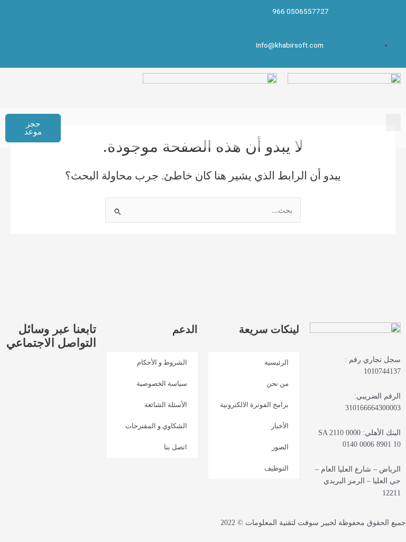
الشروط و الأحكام (162, 362)
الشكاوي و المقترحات (156, 426)
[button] (393, 122)
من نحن (277, 383)
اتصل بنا (175, 447)
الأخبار (280, 426)
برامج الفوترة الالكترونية (254, 405)
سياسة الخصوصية (161, 383)
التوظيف (276, 468)
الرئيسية (276, 362)
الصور (280, 447)
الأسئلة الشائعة (165, 405)
